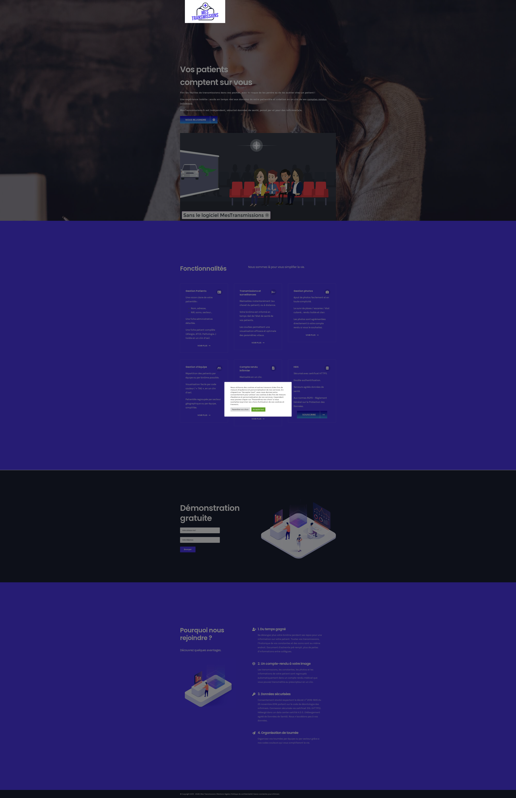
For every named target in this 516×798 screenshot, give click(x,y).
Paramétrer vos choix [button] (240, 409)
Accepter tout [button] (258, 409)
